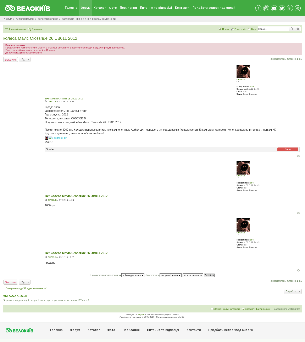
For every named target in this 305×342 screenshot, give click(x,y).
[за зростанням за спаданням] (193, 275)
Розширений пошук (298, 28)
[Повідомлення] (46, 101)
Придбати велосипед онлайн (215, 8)
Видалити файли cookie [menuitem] (257, 309)
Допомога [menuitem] (37, 29)
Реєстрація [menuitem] (240, 29)
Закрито (10, 59)
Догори (298, 156)
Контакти (182, 8)
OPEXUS (241, 79)
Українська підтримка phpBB (170, 317)
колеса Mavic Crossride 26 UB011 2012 (40, 38)
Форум (85, 8)
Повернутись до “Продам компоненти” (26, 288)
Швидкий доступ (17, 29)
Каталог (100, 8)
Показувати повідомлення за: (105, 275)
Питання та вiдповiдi (156, 8)
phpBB (141, 315)
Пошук (292, 28)
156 (252, 86)
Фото (113, 8)
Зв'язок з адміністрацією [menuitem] (227, 309)
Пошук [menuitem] (225, 29)
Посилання (128, 8)
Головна (71, 8)
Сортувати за (152, 275)
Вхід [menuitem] (253, 29)
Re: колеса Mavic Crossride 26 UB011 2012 (76, 196)
